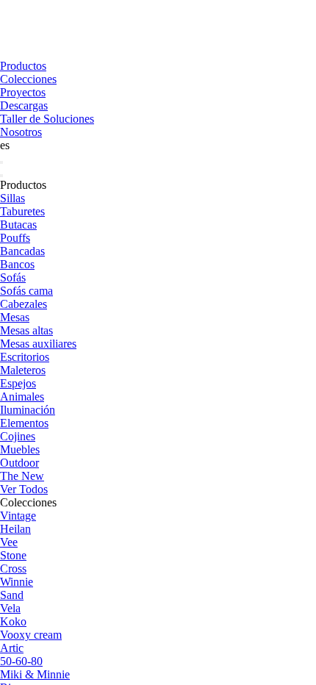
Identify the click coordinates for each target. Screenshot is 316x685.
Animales (22, 396)
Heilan (15, 529)
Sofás (13, 277)
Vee (9, 542)
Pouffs (15, 238)
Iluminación (27, 410)
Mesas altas (26, 330)
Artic (12, 648)
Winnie (16, 581)
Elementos (24, 423)
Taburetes (22, 211)
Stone (13, 555)
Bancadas (22, 251)
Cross (13, 568)
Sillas (12, 198)
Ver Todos (24, 489)
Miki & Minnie (35, 674)
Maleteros (23, 370)
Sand (12, 595)
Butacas (18, 224)
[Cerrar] (1, 175)
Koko (13, 621)
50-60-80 (21, 661)
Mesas (14, 317)
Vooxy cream (31, 634)
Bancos (17, 264)
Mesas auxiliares (38, 343)
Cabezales (23, 304)
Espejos (18, 383)
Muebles (20, 449)
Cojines (17, 436)
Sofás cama (26, 290)
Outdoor (19, 462)
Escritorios (24, 357)
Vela (10, 608)
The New (22, 476)
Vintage (18, 515)
